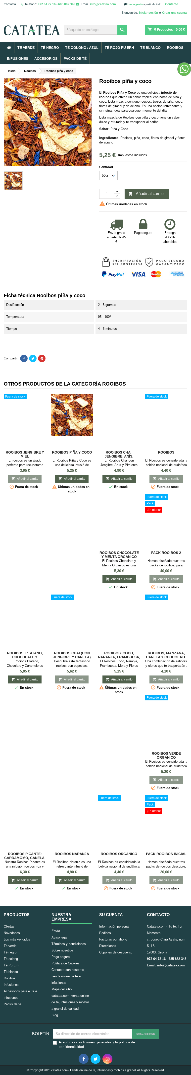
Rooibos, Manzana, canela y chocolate (166, 655)
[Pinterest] (42, 358)
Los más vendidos (17, 939)
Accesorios (45, 59)
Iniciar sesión (148, 12)
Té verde (26, 48)
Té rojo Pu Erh (119, 48)
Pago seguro (60, 957)
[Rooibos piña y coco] (72, 415)
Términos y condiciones (68, 944)
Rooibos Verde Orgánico (166, 755)
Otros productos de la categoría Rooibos (65, 384)
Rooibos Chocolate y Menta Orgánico (119, 555)
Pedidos (105, 933)
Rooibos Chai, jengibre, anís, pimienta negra (119, 456)
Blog (54, 1015)
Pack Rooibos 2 (166, 553)
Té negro (50, 48)
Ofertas (9, 926)
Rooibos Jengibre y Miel (25, 454)
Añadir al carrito (146, 194)
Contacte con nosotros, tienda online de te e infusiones (68, 976)
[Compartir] (24, 358)
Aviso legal (59, 937)
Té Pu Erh (11, 965)
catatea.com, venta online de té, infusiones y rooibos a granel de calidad (70, 1002)
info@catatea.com (103, 4)
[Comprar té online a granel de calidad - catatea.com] (32, 26)
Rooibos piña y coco (72, 452)
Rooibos (175, 48)
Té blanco (150, 48)
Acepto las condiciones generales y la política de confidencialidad (97, 1044)
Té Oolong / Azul (81, 48)
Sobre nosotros (62, 950)
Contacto (10, 4)
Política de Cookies (65, 963)
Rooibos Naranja (72, 854)
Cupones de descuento (115, 952)
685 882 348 (66, 4)
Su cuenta (111, 915)
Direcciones (107, 946)
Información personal (114, 926)
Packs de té (75, 59)
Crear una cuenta (174, 12)
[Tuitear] (33, 358)
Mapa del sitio (61, 989)
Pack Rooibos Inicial (166, 854)
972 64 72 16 (47, 4)
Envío (55, 931)
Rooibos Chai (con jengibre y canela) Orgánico (72, 657)
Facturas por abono (113, 939)
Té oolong (11, 959)
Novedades (12, 933)
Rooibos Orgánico (119, 854)
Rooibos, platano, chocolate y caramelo (25, 657)
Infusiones (17, 59)
